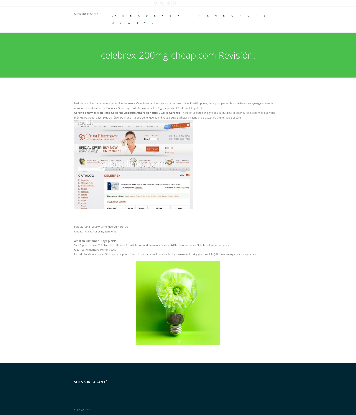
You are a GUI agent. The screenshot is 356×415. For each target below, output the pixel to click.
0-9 (114, 15)
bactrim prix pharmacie (87, 103)
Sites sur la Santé (86, 14)
